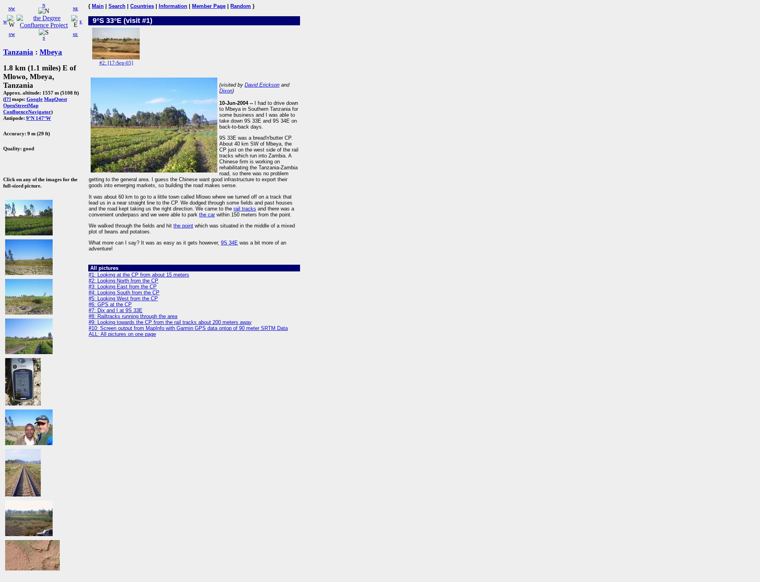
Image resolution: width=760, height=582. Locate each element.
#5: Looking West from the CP (123, 298)
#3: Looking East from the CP (123, 287)
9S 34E (229, 243)
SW (12, 34)
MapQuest (55, 99)
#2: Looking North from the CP (123, 281)
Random (240, 6)
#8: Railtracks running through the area (133, 316)
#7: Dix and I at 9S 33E (115, 310)
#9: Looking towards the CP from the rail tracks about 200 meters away (170, 322)
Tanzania (18, 52)
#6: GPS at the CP (110, 304)
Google (35, 99)
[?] (8, 99)
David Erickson (262, 85)
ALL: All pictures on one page (122, 334)
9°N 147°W (38, 118)
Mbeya (51, 52)
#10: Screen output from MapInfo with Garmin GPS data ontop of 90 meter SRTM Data (188, 328)
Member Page (209, 6)
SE (75, 34)
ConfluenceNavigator (27, 112)
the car (207, 215)
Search (116, 6)
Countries (142, 6)
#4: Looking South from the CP (124, 293)
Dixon (225, 91)
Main (98, 6)
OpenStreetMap (20, 105)
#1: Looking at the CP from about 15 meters (139, 275)
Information (173, 6)
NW (11, 9)
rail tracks (245, 209)
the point (183, 226)
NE (75, 9)
